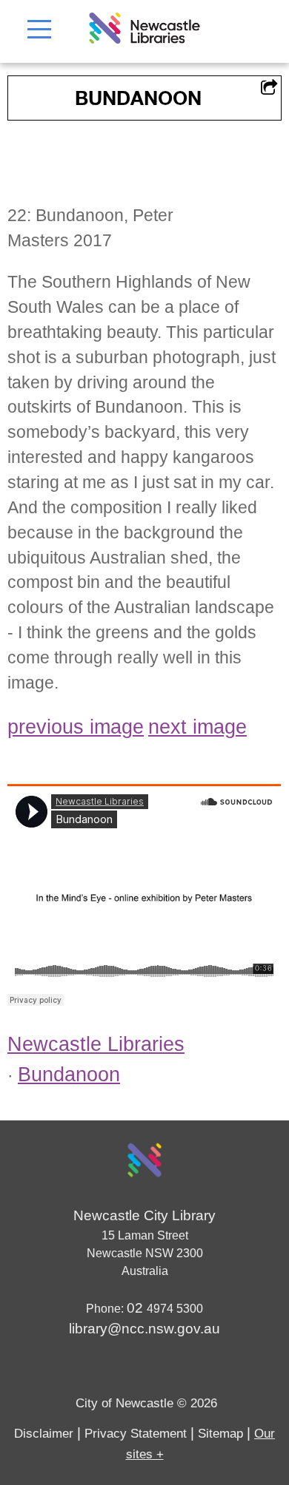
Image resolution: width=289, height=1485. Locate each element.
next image (197, 727)
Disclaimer (43, 1434)
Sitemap (220, 1434)
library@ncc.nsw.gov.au (144, 1328)
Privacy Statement (135, 1434)
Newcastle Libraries (96, 1044)
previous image (75, 727)
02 (137, 1308)
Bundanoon (69, 1074)
